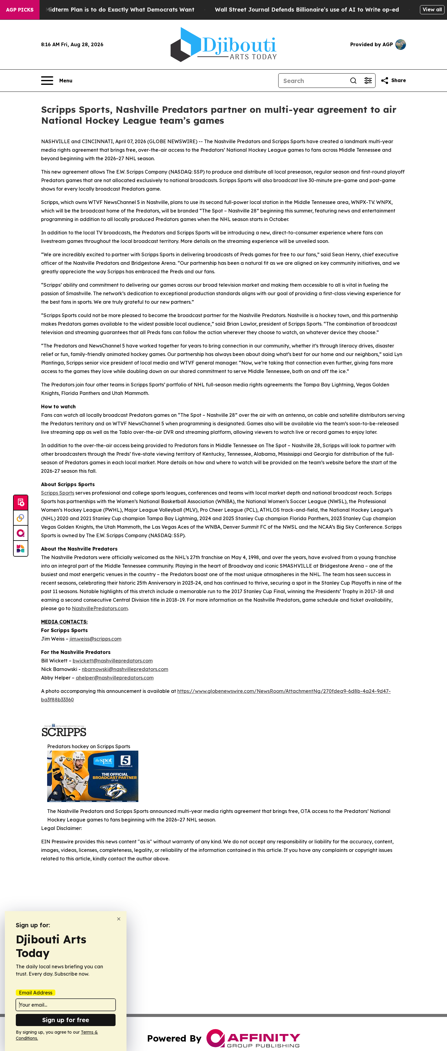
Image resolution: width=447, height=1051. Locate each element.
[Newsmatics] (21, 548)
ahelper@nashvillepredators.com (115, 678)
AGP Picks (19, 10)
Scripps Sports (57, 493)
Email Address (35, 993)
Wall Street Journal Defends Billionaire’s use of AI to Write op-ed (307, 9)
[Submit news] (21, 502)
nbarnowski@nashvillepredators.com (125, 669)
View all (432, 9)
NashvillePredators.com (100, 608)
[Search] (353, 81)
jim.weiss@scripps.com (95, 639)
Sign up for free (65, 1020)
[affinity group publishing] (21, 533)
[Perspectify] (21, 518)
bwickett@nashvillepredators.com (113, 661)
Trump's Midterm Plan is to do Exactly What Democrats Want (108, 9)
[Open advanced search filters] (368, 81)
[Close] (119, 919)
